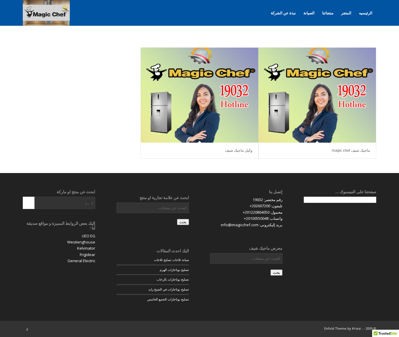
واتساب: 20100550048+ (263, 218)
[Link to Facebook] (27, 329)
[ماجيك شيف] (46, 13)
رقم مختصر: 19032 (267, 199)
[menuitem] (365, 13)
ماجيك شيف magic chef (351, 150)
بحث (276, 272)
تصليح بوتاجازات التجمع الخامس (168, 299)
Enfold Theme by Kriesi (342, 328)
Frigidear (87, 254)
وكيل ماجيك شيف (238, 150)
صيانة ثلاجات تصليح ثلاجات (171, 259)
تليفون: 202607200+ (266, 205)
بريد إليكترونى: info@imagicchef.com (251, 224)
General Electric (81, 260)
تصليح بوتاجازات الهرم (174, 269)
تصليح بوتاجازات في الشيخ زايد (168, 289)
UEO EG (88, 236)
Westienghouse (81, 242)
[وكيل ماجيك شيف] (199, 95)
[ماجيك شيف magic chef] (317, 95)
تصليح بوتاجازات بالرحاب (173, 279)
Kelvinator (86, 248)
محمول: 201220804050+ (262, 212)
